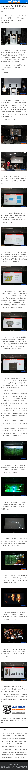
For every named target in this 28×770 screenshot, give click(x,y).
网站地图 (22, 764)
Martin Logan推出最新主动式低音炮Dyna (11, 757)
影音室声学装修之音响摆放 (8, 754)
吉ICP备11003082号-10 (21, 767)
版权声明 (16, 764)
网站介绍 (10, 764)
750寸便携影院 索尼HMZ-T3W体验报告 (11, 741)
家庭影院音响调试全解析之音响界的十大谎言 (12, 735)
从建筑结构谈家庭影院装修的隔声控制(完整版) (12, 752)
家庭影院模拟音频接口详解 (8, 746)
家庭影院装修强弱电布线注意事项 (9, 738)
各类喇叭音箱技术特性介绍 (21, 749)
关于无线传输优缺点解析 (20, 752)
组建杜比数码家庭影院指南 (8, 733)
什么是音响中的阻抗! (6, 749)
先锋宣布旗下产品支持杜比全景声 (9, 743)
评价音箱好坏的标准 (19, 757)
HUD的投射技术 (18, 743)
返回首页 (5, 764)
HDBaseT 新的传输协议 (20, 738)
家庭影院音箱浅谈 (19, 746)
